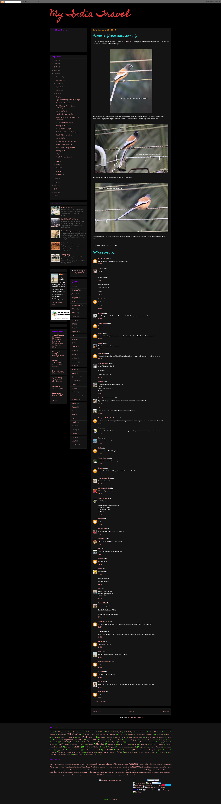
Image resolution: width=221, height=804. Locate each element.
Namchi (53, 747)
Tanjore (74, 430)
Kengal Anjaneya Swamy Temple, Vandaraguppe (65, 107)
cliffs (73, 770)
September (59, 87)
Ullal (168, 752)
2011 (55, 182)
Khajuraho (75, 381)
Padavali (88, 747)
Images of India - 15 (61, 111)
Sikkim (74, 767)
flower (103, 770)
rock (53, 775)
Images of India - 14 (61, 138)
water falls (125, 775)
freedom (119, 770)
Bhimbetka (61, 734)
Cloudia (100, 268)
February (59, 171)
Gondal (94, 739)
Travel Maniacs (56, 393)
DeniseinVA (102, 538)
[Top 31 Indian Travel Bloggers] (61, 319)
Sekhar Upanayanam (58, 356)
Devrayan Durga (120, 737)
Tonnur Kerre (161, 752)
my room (54, 400)
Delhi (73, 324)
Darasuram (71, 737)
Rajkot (141, 747)
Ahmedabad (75, 290)
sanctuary (61, 775)
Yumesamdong (89, 754)
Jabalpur (163, 740)
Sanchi (74, 426)
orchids (130, 772)
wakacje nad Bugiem (57, 388)
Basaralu (136, 732)
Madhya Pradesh (150, 764)
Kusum (100, 518)
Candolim (102, 734)
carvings (52, 770)
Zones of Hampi (65, 255)
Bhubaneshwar (76, 305)
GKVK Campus (89, 764)
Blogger (114, 799)
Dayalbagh (101, 737)
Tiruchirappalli (144, 752)
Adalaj (51, 732)
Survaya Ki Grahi (102, 752)
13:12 (100, 319)
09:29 (100, 264)
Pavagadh (111, 747)
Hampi (74, 354)
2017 (55, 60)
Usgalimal (52, 754)
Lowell (100, 333)
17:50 (100, 339)
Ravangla (167, 747)
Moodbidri (143, 744)
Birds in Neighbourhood (67, 764)
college (76, 770)
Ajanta (74, 294)
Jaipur (73, 365)
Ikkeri (156, 740)
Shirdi (118, 750)
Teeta (135, 752)
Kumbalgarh (112, 742)
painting (136, 772)
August (58, 90)
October (58, 83)
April (57, 165)
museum (103, 772)
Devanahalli (109, 737)
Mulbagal (160, 744)
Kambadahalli (64, 742)
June (57, 97)
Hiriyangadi (134, 740)
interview (169, 770)
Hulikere (150, 740)
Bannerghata (117, 731)
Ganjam (87, 740)
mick (99, 548)
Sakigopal (58, 750)
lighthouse (68, 772)
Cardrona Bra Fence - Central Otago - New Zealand (57, 364)
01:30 (100, 444)
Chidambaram (140, 734)
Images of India (113, 764)
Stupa (79, 767)
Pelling (119, 747)
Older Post (166, 711)
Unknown (101, 468)
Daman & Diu (79, 764)
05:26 (100, 474)
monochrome (90, 772)
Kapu (79, 742)
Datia (78, 737)
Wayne (100, 343)
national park (110, 772)
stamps (87, 775)
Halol (119, 740)
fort (111, 770)
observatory (122, 772)
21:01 (100, 657)
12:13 (100, 309)
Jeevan (100, 313)
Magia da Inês (102, 498)
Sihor (160, 750)
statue (91, 775)
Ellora (73, 335)
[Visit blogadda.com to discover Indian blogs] (166, 785)
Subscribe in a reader (139, 781)
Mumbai (74, 400)
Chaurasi (130, 734)
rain (165, 772)
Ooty (73, 411)
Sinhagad (52, 752)
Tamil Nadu (85, 767)
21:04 (100, 667)
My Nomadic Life (57, 378)
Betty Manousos (103, 363)
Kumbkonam (129, 742)
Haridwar (74, 358)
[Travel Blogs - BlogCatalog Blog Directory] (147, 785)
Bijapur (74, 309)
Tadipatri (112, 752)
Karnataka (133, 763)
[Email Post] (115, 245)
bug (160, 767)
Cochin (74, 320)
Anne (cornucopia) (104, 478)
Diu (73, 328)
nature (117, 772)
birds (149, 767)
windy (137, 775)
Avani (100, 731)
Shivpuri (136, 750)
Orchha (77, 746)
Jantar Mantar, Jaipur (67, 207)
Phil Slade (101, 353)
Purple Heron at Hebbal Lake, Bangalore (67, 132)
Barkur (128, 731)
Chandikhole (122, 734)
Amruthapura (73, 732)
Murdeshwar (169, 744)
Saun (99, 438)
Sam (64, 750)
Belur (73, 301)
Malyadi (81, 744)
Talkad (119, 752)
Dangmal (63, 737)
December (58, 77)
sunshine (101, 558)
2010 (55, 185)
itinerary (51, 772)
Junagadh (55, 742)
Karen (100, 568)
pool (151, 772)
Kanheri (72, 742)
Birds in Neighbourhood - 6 (63, 103)
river (170, 772)
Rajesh (100, 651)
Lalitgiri (166, 742)
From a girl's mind (57, 371)
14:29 (100, 598)
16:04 (100, 484)
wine (140, 775)
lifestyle (63, 772)
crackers (81, 770)
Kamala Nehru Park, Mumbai (64, 114)
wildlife (133, 775)
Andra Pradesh (54, 764)
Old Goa (74, 407)
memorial (82, 772)
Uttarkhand (102, 767)
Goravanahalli (104, 740)
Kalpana (101, 681)
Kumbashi (121, 742)
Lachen (153, 742)
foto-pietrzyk (56, 386)
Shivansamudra (126, 750)
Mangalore (100, 744)
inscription (163, 770)
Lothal (59, 744)
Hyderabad (75, 362)
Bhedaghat (52, 734)
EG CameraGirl (103, 488)
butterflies (163, 767)
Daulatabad (87, 737)
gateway (133, 770)
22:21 (100, 697)
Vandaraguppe (61, 754)
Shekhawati (96, 750)
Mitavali (128, 744)
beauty (145, 767)
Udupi (129, 42)
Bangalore (74, 298)
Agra (73, 286)
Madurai (74, 392)
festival (96, 770)
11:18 (100, 677)
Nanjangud (68, 747)
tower (111, 775)
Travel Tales (55, 360)
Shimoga (107, 749)
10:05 (100, 584)
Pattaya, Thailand (57, 395)
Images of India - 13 (61, 151)
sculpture (73, 775)
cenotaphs (63, 770)
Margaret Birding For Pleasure (108, 418)
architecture (133, 766)
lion (72, 772)
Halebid (74, 350)
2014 (55, 70)
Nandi (60, 747)
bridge (156, 767)
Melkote (120, 744)
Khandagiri (101, 742)
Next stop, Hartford (57, 373)
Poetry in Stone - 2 (66, 243)
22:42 (100, 534)
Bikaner (74, 313)
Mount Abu (153, 744)
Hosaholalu (143, 740)
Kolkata (74, 384)
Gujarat (99, 764)
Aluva (58, 731)
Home (131, 711)
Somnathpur (71, 752)
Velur (75, 754)
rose (56, 775)
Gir (73, 343)
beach (141, 767)
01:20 (100, 574)
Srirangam (80, 752)
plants (148, 772)
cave (57, 770)
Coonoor (168, 734)
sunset (95, 775)
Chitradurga (159, 734)
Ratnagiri (159, 747)
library (59, 772)
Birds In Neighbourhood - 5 (63, 144)
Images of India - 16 (61, 126)
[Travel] (148, 783)
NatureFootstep (103, 458)
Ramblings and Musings (56, 353)
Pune (73, 415)
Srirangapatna (90, 752)
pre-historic (156, 772)
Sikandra (167, 750)
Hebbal (104, 764)
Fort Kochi (58, 740)
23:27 (100, 403)
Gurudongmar (113, 740)
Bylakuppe (95, 734)
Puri (73, 418)
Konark (74, 388)
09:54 (100, 637)
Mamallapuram (76, 396)
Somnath (62, 752)
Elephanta (75, 331)
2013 (55, 74)
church (69, 770)
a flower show (118, 767)
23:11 (100, 393)
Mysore (74, 403)
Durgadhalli (160, 737)
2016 (55, 64)
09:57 (100, 294)
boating (153, 767)
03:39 (100, 464)
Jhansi (170, 740)
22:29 (100, 627)
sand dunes (67, 775)
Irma (99, 588)
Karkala (86, 742)
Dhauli (130, 737)
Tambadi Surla (128, 752)
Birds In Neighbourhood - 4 (63, 157)
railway (161, 772)
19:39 (100, 377)
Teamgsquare (102, 258)
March (58, 168)
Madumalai (74, 744)
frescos (123, 770)
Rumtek (51, 750)
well (130, 775)
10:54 (100, 647)
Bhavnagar (167, 732)
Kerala (141, 764)
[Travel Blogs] (144, 788)
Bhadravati (157, 732)
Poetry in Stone (59, 767)
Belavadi (144, 732)
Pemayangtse (127, 747)
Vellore (69, 754)
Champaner (111, 734)
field (100, 770)
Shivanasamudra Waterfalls (63, 129)
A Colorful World (103, 621)
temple (100, 774)
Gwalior (74, 347)
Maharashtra (167, 764)
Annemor (101, 381)
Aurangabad (91, 732)
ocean (126, 772)
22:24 (100, 524)
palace (141, 772)
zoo (143, 775)
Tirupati (154, 752)
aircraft (125, 767)
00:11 (100, 554)
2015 (55, 67)
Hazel (100, 299)
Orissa (51, 767)
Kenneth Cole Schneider (106, 398)
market (77, 772)
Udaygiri (74, 437)
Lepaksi (51, 744)
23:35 (100, 413)
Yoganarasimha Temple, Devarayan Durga (67, 100)
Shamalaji (86, 750)
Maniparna (101, 691)
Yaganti (81, 754)
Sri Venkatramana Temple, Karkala (65, 141)
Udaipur (74, 433)
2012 (55, 179)
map (75, 772)
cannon (169, 767)
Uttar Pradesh (95, 767)
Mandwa (90, 744)
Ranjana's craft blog (104, 661)
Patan (103, 747)
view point (119, 775)
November (59, 80)
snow (84, 775)
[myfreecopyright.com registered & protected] (79, 274)
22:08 (100, 514)
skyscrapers (79, 775)
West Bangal (109, 767)
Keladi (94, 742)
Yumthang (97, 754)
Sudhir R (101, 641)
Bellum (150, 732)
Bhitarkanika (73, 734)
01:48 (100, 454)
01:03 (100, 434)
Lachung (160, 742)
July (57, 94)
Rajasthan (68, 767)
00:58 (100, 564)
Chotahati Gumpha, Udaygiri (64, 135)
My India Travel (90, 14)
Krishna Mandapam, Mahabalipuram (72, 231)
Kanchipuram (75, 377)
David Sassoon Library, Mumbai (65, 148)
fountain (115, 770)
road (50, 775)
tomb (108, 775)
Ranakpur (149, 747)
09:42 (100, 280)
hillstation (157, 770)
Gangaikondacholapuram (72, 739)
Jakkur (121, 764)
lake (55, 772)
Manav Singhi (102, 323)
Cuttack (55, 737)
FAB (99, 448)
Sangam (79, 750)
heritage (147, 769)
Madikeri (67, 744)
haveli (141, 770)
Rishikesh (74, 422)
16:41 (100, 617)
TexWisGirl (102, 528)
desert (92, 770)
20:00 (100, 494)
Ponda (134, 747)
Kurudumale (144, 742)
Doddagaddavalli (150, 737)
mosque (97, 772)
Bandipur (108, 732)
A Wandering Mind (58, 335)
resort (167, 772)
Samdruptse (71, 750)
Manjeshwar (112, 744)
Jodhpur (74, 373)
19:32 (100, 359)
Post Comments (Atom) (135, 717)
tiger (105, 775)
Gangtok (74, 339)
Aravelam (82, 732)
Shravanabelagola (148, 750)
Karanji (126, 764)
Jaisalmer (74, 369)
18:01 (100, 349)
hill (153, 770)
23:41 (100, 423)
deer (89, 770)
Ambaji (65, 732)
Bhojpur (87, 734)
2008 (55, 192)
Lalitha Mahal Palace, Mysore (64, 122)
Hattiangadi (126, 740)
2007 (55, 196)
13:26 (100, 329)
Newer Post (97, 711)
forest (107, 770)
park (145, 772)
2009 (55, 189)
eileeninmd (101, 408)
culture (86, 770)
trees (115, 775)
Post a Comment (101, 701)
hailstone (137, 770)
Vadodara (74, 445)
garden (128, 770)
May (57, 161)
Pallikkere (96, 747)
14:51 (100, 687)
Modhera (135, 744)
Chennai (74, 316)
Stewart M (101, 603)
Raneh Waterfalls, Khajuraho (69, 219)
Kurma (136, 742)
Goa (94, 764)
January (58, 175)
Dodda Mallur (138, 737)
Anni (100, 428)
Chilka (149, 734)
